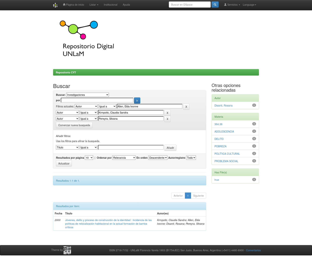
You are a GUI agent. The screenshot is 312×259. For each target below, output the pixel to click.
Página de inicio (74, 4)
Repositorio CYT (66, 72)
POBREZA (220, 146)
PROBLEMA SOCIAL (226, 161)
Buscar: (61, 95)
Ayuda (126, 4)
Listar (93, 4)
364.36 (218, 124)
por (58, 100)
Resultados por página (70, 157)
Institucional (110, 4)
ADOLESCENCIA (224, 131)
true (216, 179)
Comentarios (253, 250)
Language (248, 4)
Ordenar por (104, 157)
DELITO (219, 139)
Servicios (232, 4)
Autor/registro (176, 157)
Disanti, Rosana (223, 105)
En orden (142, 157)
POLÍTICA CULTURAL (227, 153)
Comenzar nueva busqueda (74, 125)
